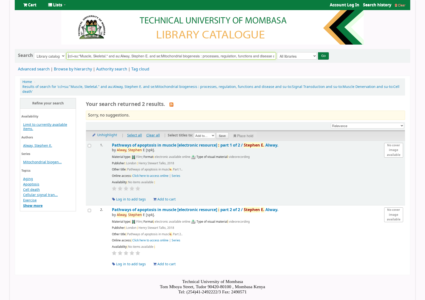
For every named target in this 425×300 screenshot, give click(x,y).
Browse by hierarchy (73, 69)
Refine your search (48, 103)
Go (323, 55)
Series (176, 176)
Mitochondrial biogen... (42, 162)
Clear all (153, 135)
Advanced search (34, 69)
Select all (134, 135)
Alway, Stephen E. (37, 145)
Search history (377, 5)
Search (25, 55)
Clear (401, 5)
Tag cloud (140, 69)
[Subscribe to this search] (171, 104)
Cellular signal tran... (40, 195)
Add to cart (166, 199)
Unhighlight (106, 135)
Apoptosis (31, 184)
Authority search (111, 69)
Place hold (245, 135)
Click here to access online (150, 176)
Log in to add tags (130, 199)
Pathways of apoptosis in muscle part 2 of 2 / (195, 210)
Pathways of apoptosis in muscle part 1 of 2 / (195, 145)
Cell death (31, 189)
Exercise (30, 200)
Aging (28, 179)
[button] (30, 5)
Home (27, 81)
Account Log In (344, 5)
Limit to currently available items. (45, 127)
